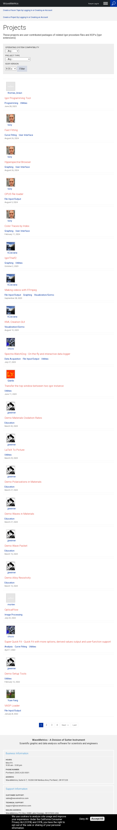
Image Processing (13, 614)
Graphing (9, 167)
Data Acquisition (13, 359)
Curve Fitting (11, 135)
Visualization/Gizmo (44, 295)
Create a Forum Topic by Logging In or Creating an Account (27, 10)
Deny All (83, 818)
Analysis (9, 646)
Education (9, 423)
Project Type (12, 55)
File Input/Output (13, 199)
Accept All (97, 818)
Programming (11, 103)
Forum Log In (93, 4)
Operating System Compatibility (22, 47)
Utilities (23, 103)
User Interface (26, 135)
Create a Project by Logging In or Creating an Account (25, 17)
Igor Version (12, 63)
